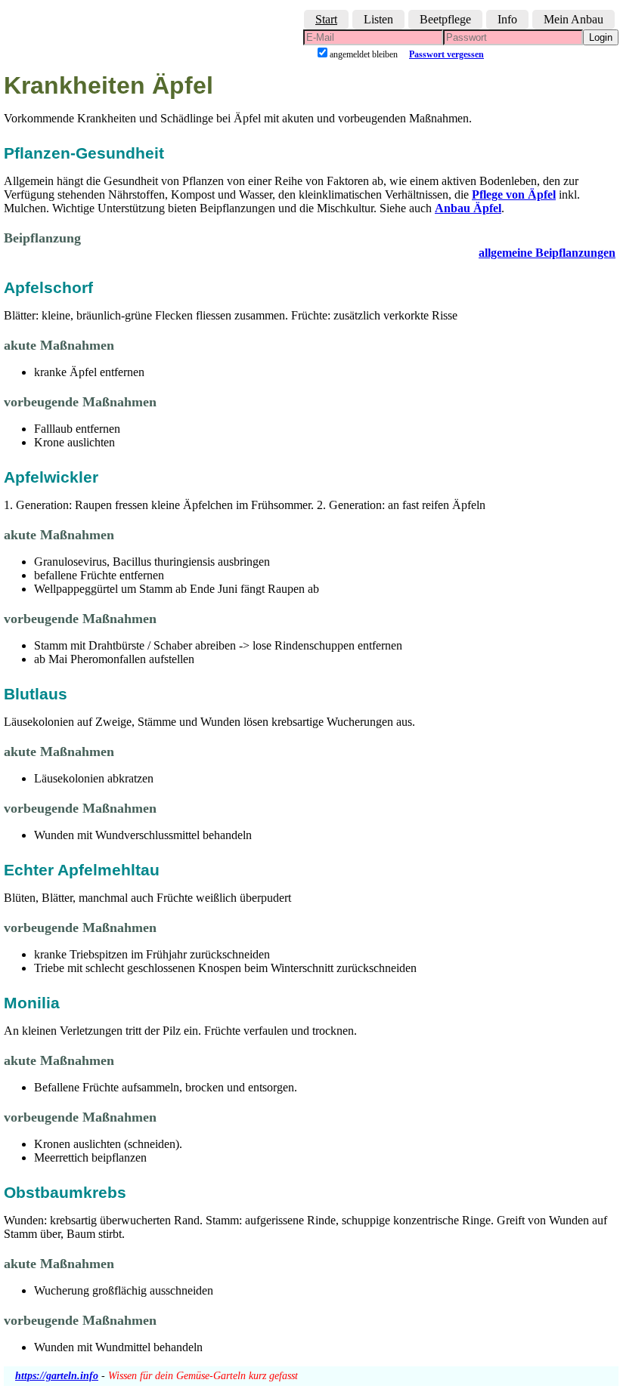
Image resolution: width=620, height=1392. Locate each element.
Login (600, 37)
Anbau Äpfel (468, 208)
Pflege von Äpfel (514, 194)
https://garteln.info (56, 1375)
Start (326, 19)
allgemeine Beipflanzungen (547, 252)
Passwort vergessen (446, 54)
